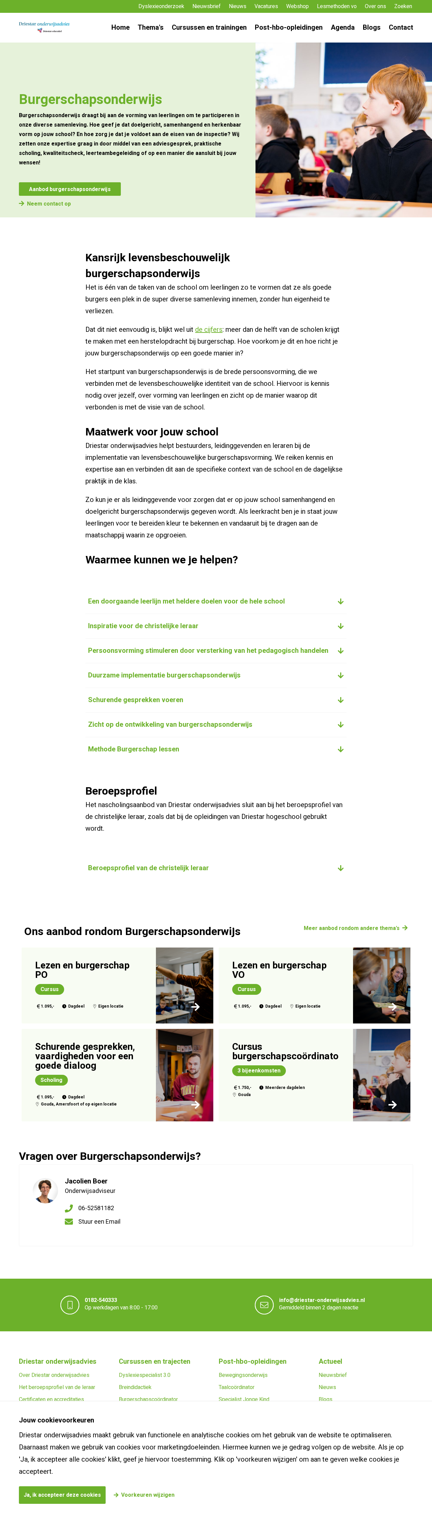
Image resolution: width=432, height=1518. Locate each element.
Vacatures (266, 6)
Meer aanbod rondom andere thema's (352, 928)
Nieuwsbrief (206, 6)
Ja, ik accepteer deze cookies (62, 1495)
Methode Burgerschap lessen (133, 749)
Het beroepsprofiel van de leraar (57, 1387)
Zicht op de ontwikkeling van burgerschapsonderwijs (170, 724)
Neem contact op (49, 204)
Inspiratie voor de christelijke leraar (143, 626)
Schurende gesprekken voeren (135, 700)
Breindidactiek (135, 1387)
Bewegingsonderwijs (243, 1375)
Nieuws (237, 6)
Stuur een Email (99, 1221)
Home (120, 27)
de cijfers (208, 330)
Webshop (297, 6)
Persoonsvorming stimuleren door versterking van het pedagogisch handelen (208, 651)
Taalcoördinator (236, 1387)
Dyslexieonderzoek (161, 6)
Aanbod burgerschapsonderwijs (70, 189)
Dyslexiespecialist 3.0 (144, 1375)
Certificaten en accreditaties (51, 1399)
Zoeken (403, 6)
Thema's (151, 27)
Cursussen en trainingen (209, 27)
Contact (401, 27)
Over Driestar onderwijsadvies (54, 1375)
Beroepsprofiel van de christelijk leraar (148, 868)
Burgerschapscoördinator (148, 1399)
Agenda (343, 27)
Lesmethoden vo (337, 6)
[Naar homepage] (44, 27)
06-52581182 (96, 1208)
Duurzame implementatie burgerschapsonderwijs (164, 675)
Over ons (375, 6)
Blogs (372, 27)
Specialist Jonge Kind (244, 1399)
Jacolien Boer (86, 1181)
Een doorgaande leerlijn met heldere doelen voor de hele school (186, 601)
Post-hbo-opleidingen (289, 27)
